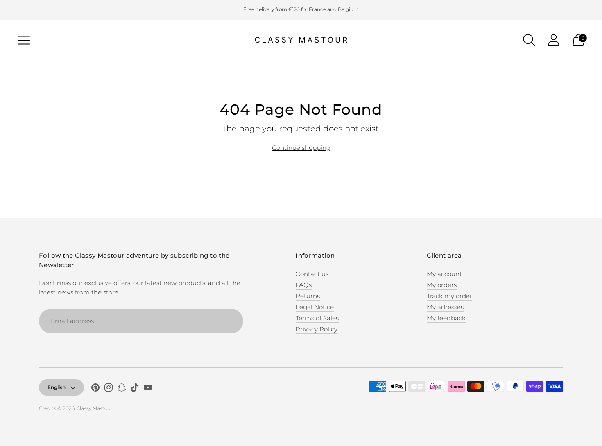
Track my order (449, 296)
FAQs (304, 285)
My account (444, 274)
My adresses (445, 307)
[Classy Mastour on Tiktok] (135, 389)
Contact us (312, 274)
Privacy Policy (316, 329)
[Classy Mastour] (301, 40)
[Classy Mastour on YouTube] (148, 389)
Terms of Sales (317, 318)
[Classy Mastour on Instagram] (108, 389)
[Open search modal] (529, 40)
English (57, 387)
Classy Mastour (95, 408)
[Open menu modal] (23, 40)
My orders (442, 285)
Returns (308, 296)
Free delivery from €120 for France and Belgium (301, 9)
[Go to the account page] (553, 40)
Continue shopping (301, 148)
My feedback (446, 318)
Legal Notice (315, 307)
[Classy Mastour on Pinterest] (95, 389)
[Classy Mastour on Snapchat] (122, 389)
